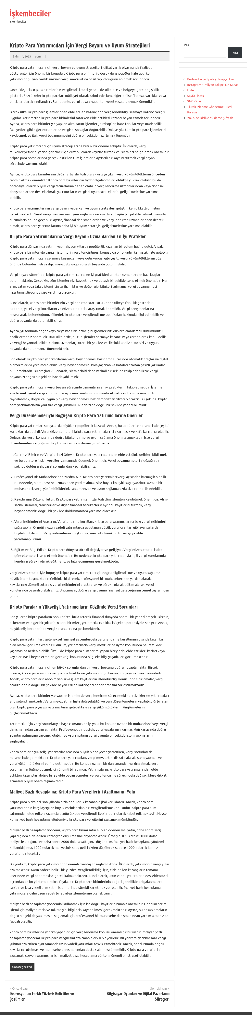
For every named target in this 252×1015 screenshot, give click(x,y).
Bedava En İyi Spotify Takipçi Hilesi (211, 79)
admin (39, 56)
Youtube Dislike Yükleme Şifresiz (210, 118)
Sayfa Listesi (196, 95)
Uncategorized (22, 967)
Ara (186, 44)
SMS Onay (194, 101)
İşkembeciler (30, 13)
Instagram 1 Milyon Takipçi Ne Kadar (212, 84)
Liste (190, 90)
